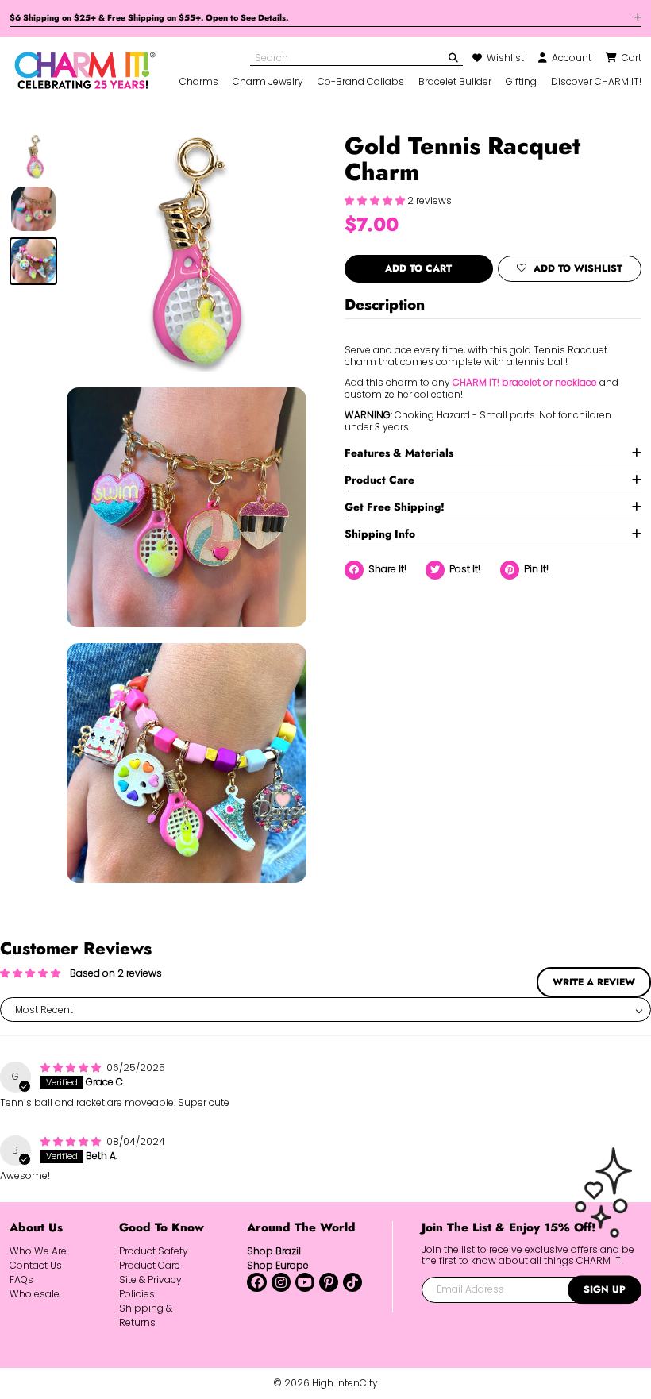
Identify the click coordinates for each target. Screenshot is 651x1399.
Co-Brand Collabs (361, 81)
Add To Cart (418, 268)
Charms (198, 81)
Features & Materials (399, 453)
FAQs (21, 1279)
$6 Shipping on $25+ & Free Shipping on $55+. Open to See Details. (149, 18)
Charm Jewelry (268, 81)
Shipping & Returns (145, 1315)
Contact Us (36, 1265)
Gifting (521, 81)
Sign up (605, 1289)
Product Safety (153, 1251)
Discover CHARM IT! (596, 81)
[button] (376, 200)
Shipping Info (380, 533)
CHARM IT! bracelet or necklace (525, 382)
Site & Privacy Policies (150, 1287)
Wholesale (35, 1294)
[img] (71, 1067)
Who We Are (38, 1251)
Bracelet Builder (454, 81)
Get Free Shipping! (395, 507)
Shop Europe (278, 1265)
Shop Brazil (274, 1251)
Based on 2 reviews (116, 973)
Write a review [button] (594, 982)
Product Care (379, 480)
